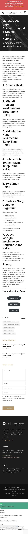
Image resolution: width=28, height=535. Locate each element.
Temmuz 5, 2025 (8, 42)
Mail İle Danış (14, 310)
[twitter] (9, 440)
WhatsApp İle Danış (14, 298)
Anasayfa (14, 491)
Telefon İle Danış (14, 304)
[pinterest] (7, 440)
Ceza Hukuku (19, 42)
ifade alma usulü (18, 45)
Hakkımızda (15, 493)
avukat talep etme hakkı (11, 43)
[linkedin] (5, 440)
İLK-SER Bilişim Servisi (19, 489)
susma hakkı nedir (16, 46)
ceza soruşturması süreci (11, 324)
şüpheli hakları (7, 46)
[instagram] (12, 440)
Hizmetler (8, 493)
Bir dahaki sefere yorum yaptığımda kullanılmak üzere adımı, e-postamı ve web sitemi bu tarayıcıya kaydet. (14, 398)
